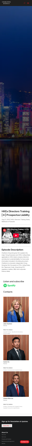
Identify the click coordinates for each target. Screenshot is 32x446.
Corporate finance (7, 331)
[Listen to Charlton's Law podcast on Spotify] (9, 287)
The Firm (4, 434)
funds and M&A (6, 333)
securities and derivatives (17, 331)
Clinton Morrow (8, 398)
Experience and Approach (8, 441)
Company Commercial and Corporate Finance (12, 370)
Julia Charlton (7, 324)
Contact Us (24, 442)
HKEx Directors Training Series (20, 219)
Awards (3, 443)
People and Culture (6, 439)
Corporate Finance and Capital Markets (11, 408)
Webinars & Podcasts (8, 221)
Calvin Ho (6, 362)
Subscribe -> (7, 425)
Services (4, 437)
